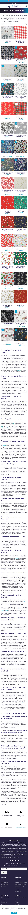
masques (19, 444)
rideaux (23, 702)
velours (2, 426)
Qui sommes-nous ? (5, 897)
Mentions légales (18, 880)
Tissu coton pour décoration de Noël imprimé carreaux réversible (20, 117)
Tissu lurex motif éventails (7, 59)
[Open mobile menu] (1, 6)
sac (14, 423)
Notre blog (3, 904)
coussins (16, 558)
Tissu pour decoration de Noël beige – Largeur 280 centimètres (20, 191)
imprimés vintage (5, 427)
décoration (8, 383)
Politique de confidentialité (20, 884)
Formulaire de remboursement (18, 891)
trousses (4, 445)
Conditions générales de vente (21, 882)
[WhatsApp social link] (15, 3)
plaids (24, 601)
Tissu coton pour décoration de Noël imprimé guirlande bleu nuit (20, 343)
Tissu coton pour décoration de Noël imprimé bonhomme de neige (7, 267)
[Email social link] (12, 3)
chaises (2, 508)
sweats (11, 608)
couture (18, 370)
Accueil (2, 24)
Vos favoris (17, 904)
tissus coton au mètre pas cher (20, 402)
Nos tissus (3, 880)
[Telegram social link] (17, 3)
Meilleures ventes (4, 884)
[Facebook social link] (10, 3)
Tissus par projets (4, 882)
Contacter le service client (21, 827)
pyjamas (17, 608)
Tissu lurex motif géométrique (7, 135)
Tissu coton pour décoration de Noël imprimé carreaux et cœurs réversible (20, 41)
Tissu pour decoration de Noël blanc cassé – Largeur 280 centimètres (7, 305)
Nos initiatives (4, 902)
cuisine (6, 610)
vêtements (21, 383)
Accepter (14, 912)
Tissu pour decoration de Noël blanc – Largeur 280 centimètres (20, 97)
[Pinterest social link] (14, 3)
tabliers (2, 610)
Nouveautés (3, 886)
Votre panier (17, 902)
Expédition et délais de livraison (19, 887)
